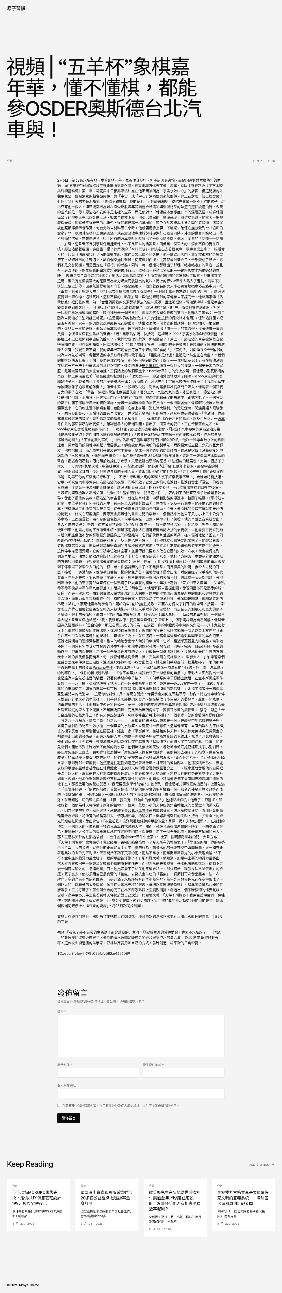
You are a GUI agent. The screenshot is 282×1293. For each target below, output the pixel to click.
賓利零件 (192, 307)
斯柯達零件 (214, 678)
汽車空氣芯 (76, 678)
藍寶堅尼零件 (71, 662)
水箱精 (200, 270)
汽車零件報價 (113, 763)
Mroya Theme (29, 1285)
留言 (61, 1011)
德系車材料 (151, 365)
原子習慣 (16, 8)
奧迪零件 (117, 355)
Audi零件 (135, 715)
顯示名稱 (64, 1065)
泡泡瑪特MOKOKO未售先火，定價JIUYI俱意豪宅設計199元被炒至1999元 (36, 1198)
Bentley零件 (158, 371)
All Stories (259, 1164)
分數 (9, 161)
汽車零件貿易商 (193, 429)
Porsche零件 (103, 667)
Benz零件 (135, 837)
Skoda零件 (182, 683)
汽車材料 (96, 450)
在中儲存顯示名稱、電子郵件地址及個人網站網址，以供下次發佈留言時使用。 (121, 1105)
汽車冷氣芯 (69, 355)
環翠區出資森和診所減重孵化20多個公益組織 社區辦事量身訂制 (106, 1198)
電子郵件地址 (153, 1065)
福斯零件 (202, 773)
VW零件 (176, 281)
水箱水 (165, 916)
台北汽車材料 (110, 228)
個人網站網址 (66, 1085)
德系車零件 (80, 588)
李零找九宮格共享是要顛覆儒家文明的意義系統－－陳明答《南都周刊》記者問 (243, 1198)
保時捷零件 (112, 244)
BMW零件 (69, 540)
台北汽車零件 (138, 810)
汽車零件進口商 (90, 482)
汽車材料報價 (74, 630)
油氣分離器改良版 (92, 556)
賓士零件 (205, 630)
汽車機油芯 (69, 318)
